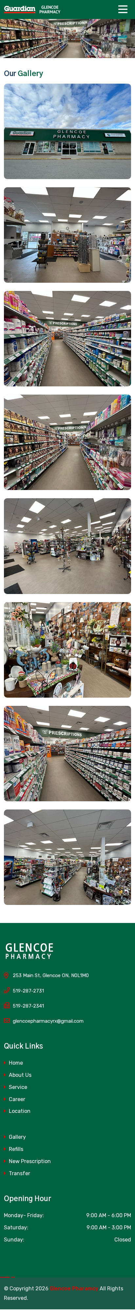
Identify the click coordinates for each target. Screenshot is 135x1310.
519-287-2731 (28, 991)
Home (15, 1063)
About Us (19, 1075)
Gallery (17, 1137)
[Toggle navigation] (124, 9)
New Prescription (29, 1161)
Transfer (19, 1173)
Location (19, 1111)
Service (17, 1087)
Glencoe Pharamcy (74, 1288)
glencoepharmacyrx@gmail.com (48, 1021)
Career (16, 1099)
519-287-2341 (28, 1006)
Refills (15, 1149)
